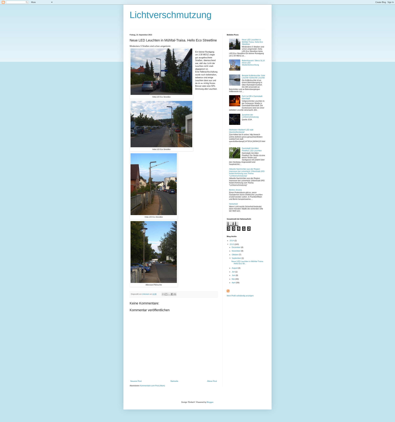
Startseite (174, 381)
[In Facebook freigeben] (172, 294)
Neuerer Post (135, 381)
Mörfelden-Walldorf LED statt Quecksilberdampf (241, 131)
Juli (233, 272)
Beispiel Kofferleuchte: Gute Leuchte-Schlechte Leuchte (253, 76)
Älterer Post (212, 381)
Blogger (210, 402)
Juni (234, 275)
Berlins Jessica (235, 190)
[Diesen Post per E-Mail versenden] (163, 294)
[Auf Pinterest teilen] (175, 294)
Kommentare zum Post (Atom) (152, 386)
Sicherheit (233, 204)
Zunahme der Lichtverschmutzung (250, 116)
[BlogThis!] (166, 294)
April (234, 283)
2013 (232, 244)
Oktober (235, 255)
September (236, 258)
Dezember (236, 247)
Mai (233, 279)
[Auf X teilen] (169, 294)
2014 (232, 241)
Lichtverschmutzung (171, 15)
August (235, 268)
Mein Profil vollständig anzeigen (240, 296)
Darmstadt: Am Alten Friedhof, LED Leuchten (252, 149)
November (236, 251)
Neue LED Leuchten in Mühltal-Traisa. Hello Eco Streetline (252, 42)
